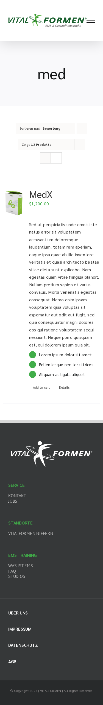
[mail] (73, 699)
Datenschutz (23, 645)
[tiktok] (56, 699)
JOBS (12, 501)
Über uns (18, 613)
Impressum (20, 629)
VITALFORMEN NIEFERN (30, 533)
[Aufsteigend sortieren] (82, 128)
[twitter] (38, 699)
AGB (12, 661)
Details (64, 387)
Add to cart (41, 387)
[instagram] (47, 699)
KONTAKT (17, 495)
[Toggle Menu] (90, 20)
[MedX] (14, 202)
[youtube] (64, 699)
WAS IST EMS (20, 565)
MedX (41, 194)
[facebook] (29, 699)
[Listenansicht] (56, 158)
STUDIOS (16, 576)
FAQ (12, 571)
